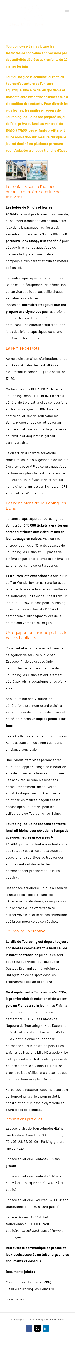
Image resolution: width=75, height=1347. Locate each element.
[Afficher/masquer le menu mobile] (67, 12)
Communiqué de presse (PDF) (28, 1282)
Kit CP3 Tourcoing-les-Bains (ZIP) (31, 1289)
